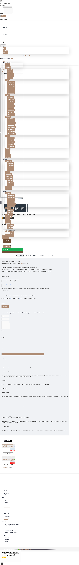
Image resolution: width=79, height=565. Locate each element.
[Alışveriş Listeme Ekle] (1, 456)
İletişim (3, 345)
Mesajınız (2, 13)
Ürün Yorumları (42, 255)
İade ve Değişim (51, 255)
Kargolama (3, 337)
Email (1, 7)
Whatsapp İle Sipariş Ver (7, 249)
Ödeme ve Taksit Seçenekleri (30, 255)
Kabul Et (4, 557)
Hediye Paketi (6, 251)
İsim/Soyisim (2, 5)
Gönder (3, 15)
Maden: (21, 263)
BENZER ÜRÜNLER (8, 440)
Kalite (2, 330)
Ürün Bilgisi (20, 255)
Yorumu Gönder (23, 354)
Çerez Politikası (4, 555)
